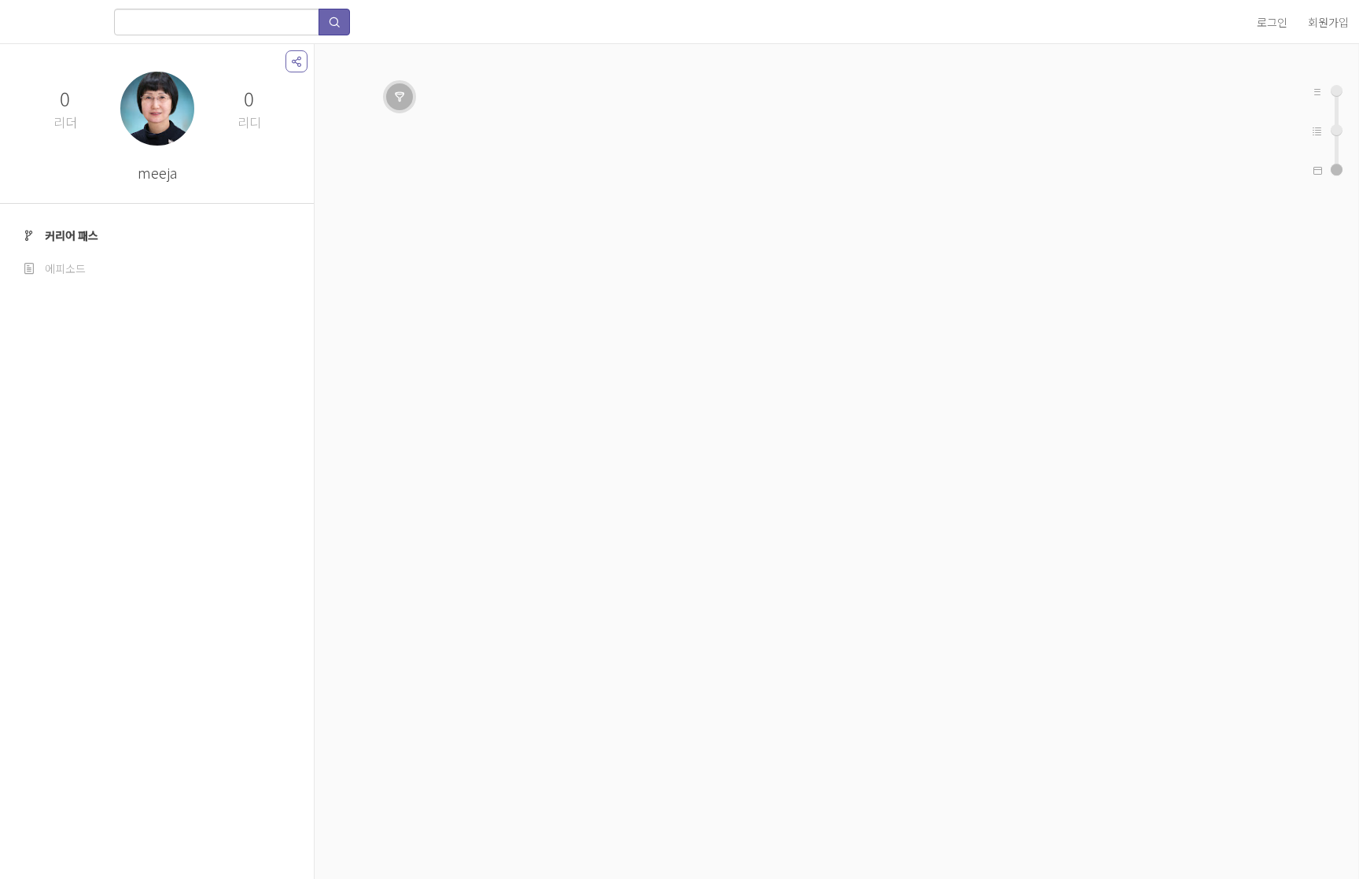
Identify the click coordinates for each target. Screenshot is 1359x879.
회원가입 (1328, 22)
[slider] (1336, 169)
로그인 (1272, 22)
